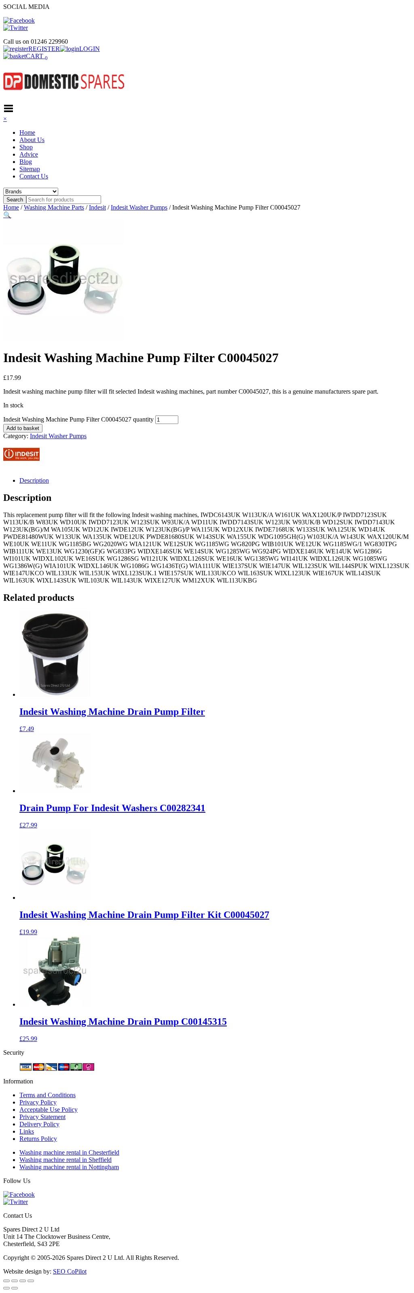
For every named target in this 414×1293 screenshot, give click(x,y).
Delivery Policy (39, 1124)
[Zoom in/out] (6, 1281)
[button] (7, 215)
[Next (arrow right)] (14, 1288)
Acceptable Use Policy (48, 1109)
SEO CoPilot (70, 1271)
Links (26, 1131)
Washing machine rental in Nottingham (69, 1167)
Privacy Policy (38, 1102)
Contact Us (33, 176)
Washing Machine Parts (54, 207)
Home (27, 132)
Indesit (97, 207)
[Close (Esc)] (30, 1281)
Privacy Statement (42, 1116)
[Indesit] (21, 466)
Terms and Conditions (47, 1095)
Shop (26, 147)
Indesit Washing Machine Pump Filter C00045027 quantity (78, 419)
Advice (28, 154)
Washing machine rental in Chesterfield (69, 1152)
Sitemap (29, 168)
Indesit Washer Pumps (139, 207)
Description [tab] (34, 480)
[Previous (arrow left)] (6, 1288)
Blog (25, 161)
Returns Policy (38, 1138)
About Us (31, 139)
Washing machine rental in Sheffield (65, 1159)
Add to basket (22, 428)
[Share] (22, 1281)
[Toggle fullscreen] (14, 1281)
